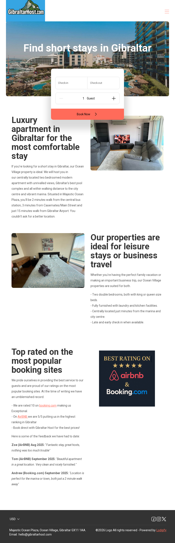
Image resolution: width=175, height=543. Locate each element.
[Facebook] (153, 519)
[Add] (113, 98)
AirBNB (23, 416)
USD (13, 519)
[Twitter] (163, 519)
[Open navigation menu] (167, 11)
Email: (13, 534)
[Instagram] (158, 519)
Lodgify (161, 530)
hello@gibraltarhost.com (35, 534)
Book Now (83, 114)
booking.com (48, 405)
